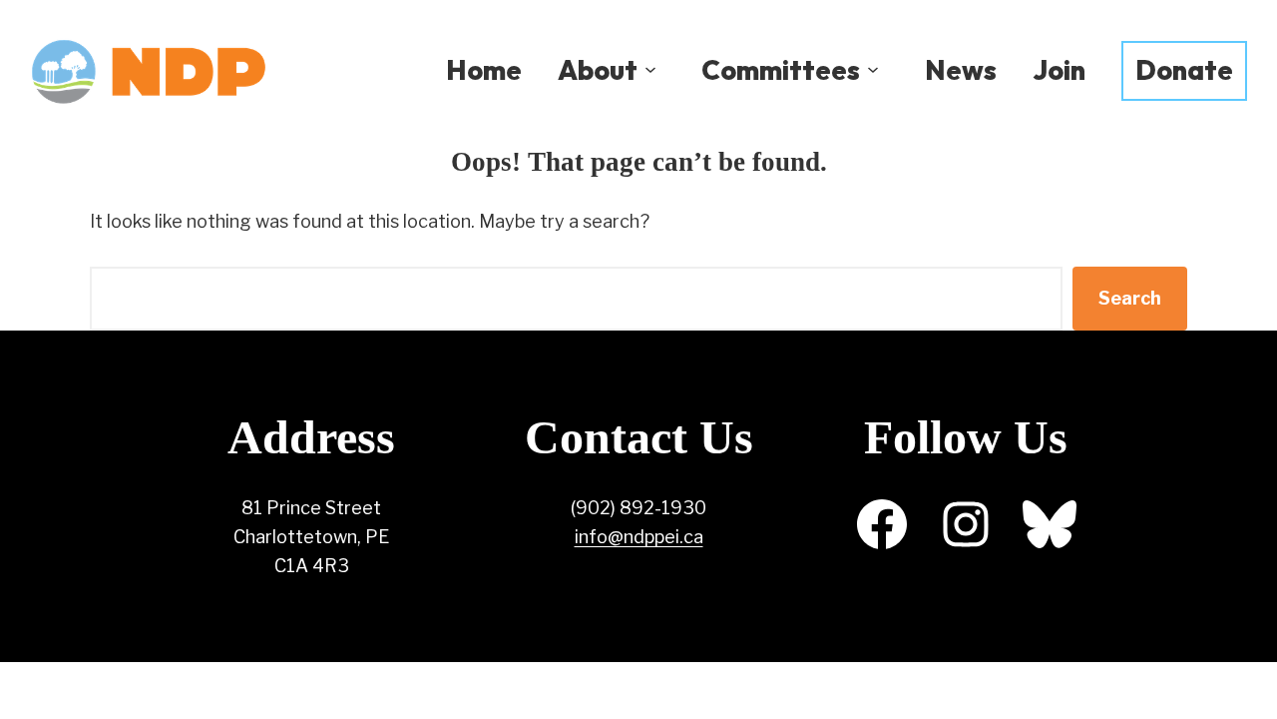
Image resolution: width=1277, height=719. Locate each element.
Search (1129, 298)
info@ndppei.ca (639, 536)
